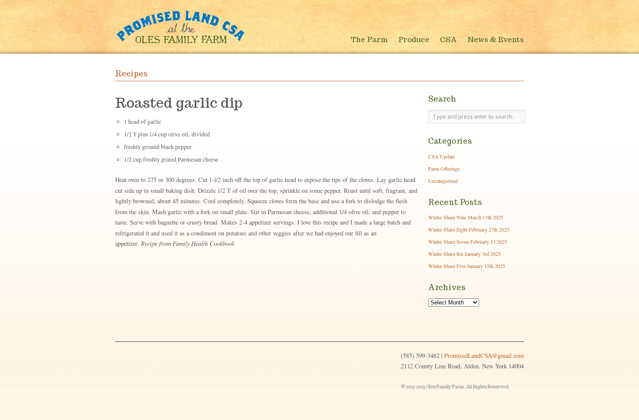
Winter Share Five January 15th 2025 (466, 265)
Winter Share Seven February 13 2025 (467, 241)
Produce (413, 39)
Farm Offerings (444, 168)
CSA (448, 39)
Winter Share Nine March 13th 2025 (465, 217)
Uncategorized (443, 180)
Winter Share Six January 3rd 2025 (464, 253)
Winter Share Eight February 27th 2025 (468, 229)
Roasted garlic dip (179, 102)
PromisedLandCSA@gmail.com (484, 355)
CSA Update (441, 156)
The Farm (369, 39)
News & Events (495, 39)
